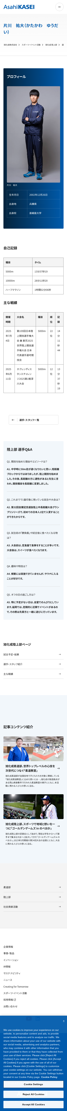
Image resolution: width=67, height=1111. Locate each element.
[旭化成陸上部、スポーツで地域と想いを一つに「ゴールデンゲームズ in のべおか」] (33, 806)
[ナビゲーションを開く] (59, 7)
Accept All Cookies (33, 1104)
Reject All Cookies (33, 1094)
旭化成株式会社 (10, 45)
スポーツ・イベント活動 (31, 45)
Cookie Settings (33, 1084)
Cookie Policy (49, 1077)
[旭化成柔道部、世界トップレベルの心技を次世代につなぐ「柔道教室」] (33, 748)
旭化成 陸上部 (51, 45)
